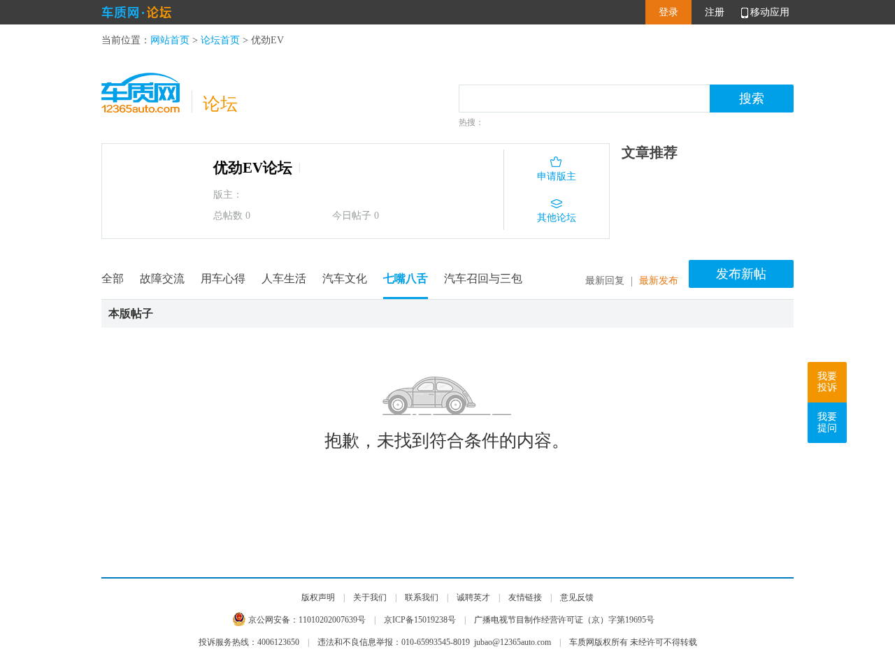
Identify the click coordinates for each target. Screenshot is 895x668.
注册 (714, 12)
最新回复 (604, 280)
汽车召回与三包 (483, 278)
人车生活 (284, 278)
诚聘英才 (473, 597)
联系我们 (421, 597)
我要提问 (827, 422)
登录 (668, 12)
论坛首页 (220, 40)
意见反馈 (577, 597)
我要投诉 (827, 382)
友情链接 (525, 597)
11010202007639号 (332, 620)
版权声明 (318, 597)
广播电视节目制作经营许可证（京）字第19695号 (564, 620)
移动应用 (769, 12)
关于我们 (370, 597)
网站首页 (169, 40)
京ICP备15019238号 (420, 620)
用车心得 (223, 278)
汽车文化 (344, 278)
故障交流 (162, 278)
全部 (112, 278)
